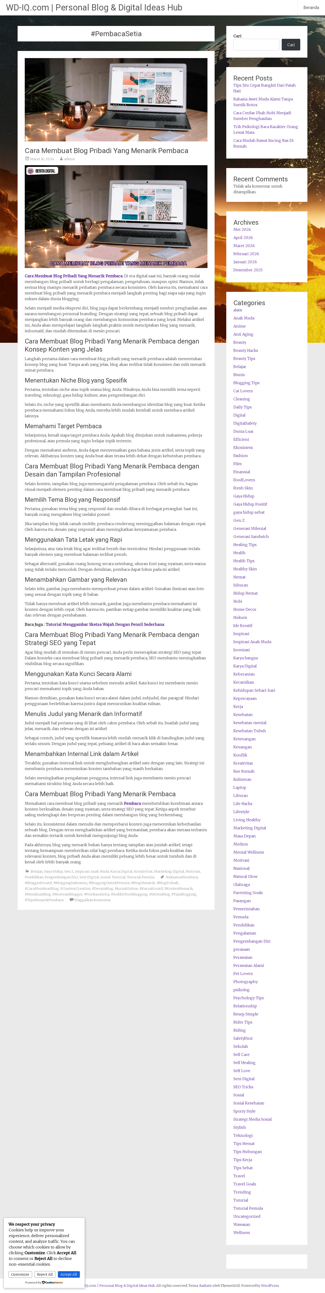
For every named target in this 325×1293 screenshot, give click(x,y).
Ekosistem (243, 447)
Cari (237, 36)
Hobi (237, 601)
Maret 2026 (244, 245)
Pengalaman (244, 933)
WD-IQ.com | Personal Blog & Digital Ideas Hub (94, 8)
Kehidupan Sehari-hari (254, 690)
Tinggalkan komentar (92, 900)
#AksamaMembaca (182, 877)
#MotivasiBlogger (67, 894)
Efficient (241, 439)
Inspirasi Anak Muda (92, 871)
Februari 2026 (246, 253)
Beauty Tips (244, 358)
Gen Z (69, 871)
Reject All (45, 1274)
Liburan (240, 795)
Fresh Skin (243, 488)
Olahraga (241, 884)
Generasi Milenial (249, 528)
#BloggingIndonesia (70, 883)
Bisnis (239, 374)
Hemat (239, 577)
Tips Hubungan (247, 1151)
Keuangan (242, 747)
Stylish (239, 1127)
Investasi (241, 649)
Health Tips (244, 560)
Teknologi (243, 1135)
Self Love (241, 1070)
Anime (239, 326)
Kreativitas (143, 871)
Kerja (238, 706)
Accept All (68, 1274)
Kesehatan (243, 714)
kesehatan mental (249, 722)
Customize (20, 1274)
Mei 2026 (242, 229)
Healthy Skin (245, 569)
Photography (245, 981)
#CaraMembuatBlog (42, 888)
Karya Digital (121, 871)
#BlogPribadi (167, 883)
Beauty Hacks (245, 350)
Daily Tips (242, 407)
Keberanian (244, 674)
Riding (239, 1030)
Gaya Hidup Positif (250, 504)
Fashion (240, 455)
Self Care (241, 1054)
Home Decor (244, 609)
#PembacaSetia (96, 894)
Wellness (241, 1232)
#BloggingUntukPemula (109, 883)
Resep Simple (245, 1014)
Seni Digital (89, 877)
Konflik (240, 755)
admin (69, 159)
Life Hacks (242, 803)
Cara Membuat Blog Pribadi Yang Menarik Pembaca (106, 150)
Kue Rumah (244, 771)
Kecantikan (243, 682)
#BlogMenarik (143, 883)
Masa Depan (244, 836)
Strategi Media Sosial (252, 1119)
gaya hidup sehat (249, 512)
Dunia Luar (243, 431)
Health (239, 552)
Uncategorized (247, 1216)
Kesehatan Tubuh (249, 730)
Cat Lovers (243, 390)
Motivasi (193, 871)
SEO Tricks (243, 1086)
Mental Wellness (248, 852)
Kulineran (242, 779)
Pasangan (242, 900)
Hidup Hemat (245, 593)
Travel (239, 1176)
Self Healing (244, 1062)
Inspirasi (241, 633)
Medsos (240, 844)
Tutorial (119, 877)
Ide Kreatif (242, 625)
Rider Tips (242, 1022)
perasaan (241, 949)
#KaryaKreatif (151, 888)
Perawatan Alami (248, 965)
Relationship (245, 1006)
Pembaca (132, 803)
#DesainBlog (102, 888)
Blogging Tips (246, 382)
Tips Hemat (244, 1143)
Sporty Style (244, 1111)
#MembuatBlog (38, 894)
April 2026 (243, 237)
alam (237, 310)
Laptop (239, 787)
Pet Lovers (243, 973)
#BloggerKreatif (38, 883)
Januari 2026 (245, 261)
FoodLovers (244, 479)
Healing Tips (245, 544)
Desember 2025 (248, 270)
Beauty (239, 342)
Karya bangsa (245, 658)
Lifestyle (241, 811)
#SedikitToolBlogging (129, 894)
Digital (239, 415)
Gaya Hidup (53, 871)
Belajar (37, 871)
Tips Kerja (242, 1159)
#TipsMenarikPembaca (44, 900)
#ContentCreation (75, 888)
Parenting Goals (248, 892)
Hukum (240, 617)
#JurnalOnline (126, 888)
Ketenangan (244, 738)
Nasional (241, 868)
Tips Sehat (243, 1167)
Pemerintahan (246, 908)
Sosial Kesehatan (248, 1103)
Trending (242, 1192)
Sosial (105, 877)
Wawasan (241, 1224)
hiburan (240, 585)
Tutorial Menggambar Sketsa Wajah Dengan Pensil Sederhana (105, 624)
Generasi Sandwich (251, 536)
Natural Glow (245, 876)
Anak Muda (243, 318)
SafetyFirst (243, 1038)
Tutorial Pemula (140, 877)
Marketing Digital (169, 871)
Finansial (241, 471)
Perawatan (242, 957)
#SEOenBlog (159, 894)
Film (237, 463)
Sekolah (240, 1046)
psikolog (241, 989)
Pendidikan (34, 877)
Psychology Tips (248, 997)
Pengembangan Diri (61, 877)
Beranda (311, 7)
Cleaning (241, 399)
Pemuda (240, 917)
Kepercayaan (245, 698)
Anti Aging (243, 334)
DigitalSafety (245, 423)
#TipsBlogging (183, 894)
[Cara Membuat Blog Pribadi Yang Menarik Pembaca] (116, 140)
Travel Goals (244, 1184)
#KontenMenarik (178, 888)
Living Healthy (247, 819)
